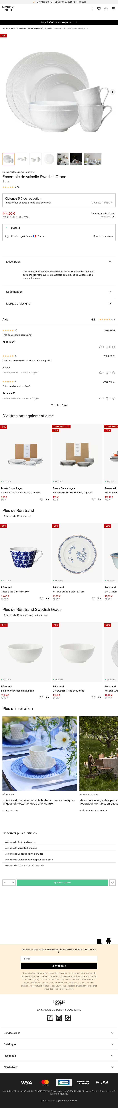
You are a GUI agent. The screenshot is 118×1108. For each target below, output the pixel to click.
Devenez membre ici (102, 202)
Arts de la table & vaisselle (40, 28)
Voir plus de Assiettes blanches (21, 842)
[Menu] (113, 8)
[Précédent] (5, 92)
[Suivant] (112, 92)
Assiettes (21, 28)
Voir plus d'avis (59, 405)
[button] (10, 187)
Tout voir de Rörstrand (15, 516)
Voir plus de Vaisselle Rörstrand (21, 848)
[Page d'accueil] (8, 8)
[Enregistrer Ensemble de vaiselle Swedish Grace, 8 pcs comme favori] (112, 882)
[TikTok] (67, 1017)
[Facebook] (50, 1017)
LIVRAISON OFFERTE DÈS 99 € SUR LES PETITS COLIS (61, 2)
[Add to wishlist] (41, 500)
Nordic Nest (11, 1067)
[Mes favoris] (99, 8)
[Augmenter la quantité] (13, 882)
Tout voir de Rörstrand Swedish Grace (23, 615)
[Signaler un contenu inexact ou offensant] (114, 347)
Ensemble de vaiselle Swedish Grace (71, 28)
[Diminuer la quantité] (4, 882)
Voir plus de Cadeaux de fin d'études (24, 853)
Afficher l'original (30, 372)
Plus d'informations (103, 236)
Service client (12, 1032)
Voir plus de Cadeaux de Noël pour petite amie (29, 859)
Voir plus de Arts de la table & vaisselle (24, 865)
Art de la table (8, 28)
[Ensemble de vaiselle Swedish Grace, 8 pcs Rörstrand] (59, 91)
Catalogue (10, 1044)
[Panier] (106, 8)
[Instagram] (59, 1017)
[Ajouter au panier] (47, 499)
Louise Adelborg (10, 172)
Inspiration (10, 1055)
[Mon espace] (91, 8)
